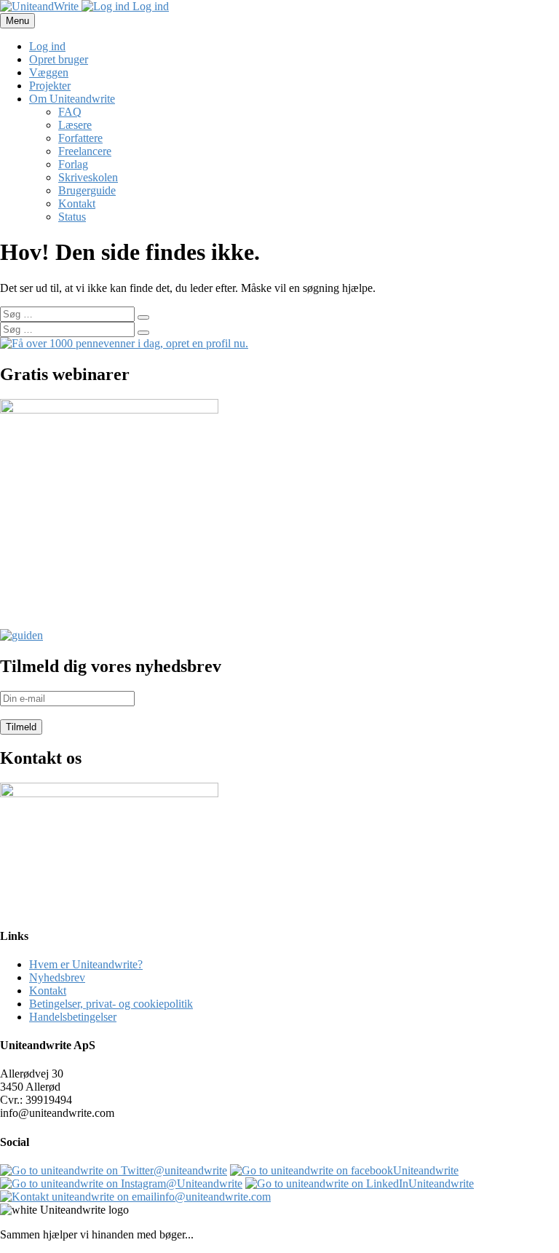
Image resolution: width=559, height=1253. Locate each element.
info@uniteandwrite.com (213, 1196)
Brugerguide (87, 190)
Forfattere (80, 138)
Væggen (48, 72)
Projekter (50, 85)
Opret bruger (58, 59)
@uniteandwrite (190, 1170)
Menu (17, 20)
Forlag (73, 164)
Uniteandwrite (426, 1170)
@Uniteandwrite (204, 1183)
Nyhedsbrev (57, 977)
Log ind (149, 6)
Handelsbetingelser (72, 1017)
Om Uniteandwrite (72, 98)
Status (72, 216)
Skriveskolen (88, 177)
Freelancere (84, 151)
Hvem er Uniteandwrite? (86, 964)
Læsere (75, 125)
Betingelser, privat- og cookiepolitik (111, 1003)
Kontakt (76, 203)
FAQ (70, 112)
